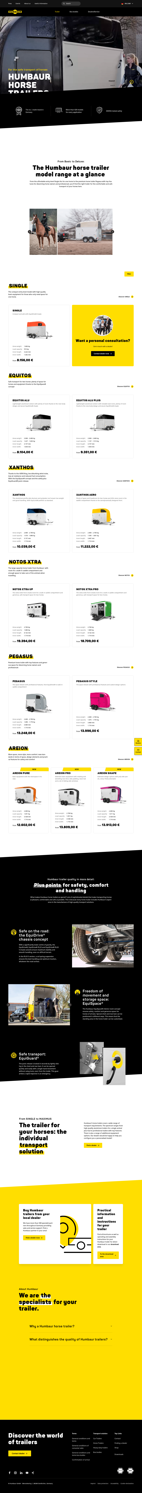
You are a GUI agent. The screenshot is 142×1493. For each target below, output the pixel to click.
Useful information (41, 3)
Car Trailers (97, 1439)
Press (10, 3)
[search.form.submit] (64, 3)
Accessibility (115, 1483)
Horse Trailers (98, 1443)
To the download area (106, 1255)
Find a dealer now (33, 1238)
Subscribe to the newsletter (64, 1397)
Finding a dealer (121, 1443)
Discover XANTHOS (123, 481)
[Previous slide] (29, 231)
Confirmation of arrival (81, 1460)
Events (18, 3)
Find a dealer (92, 1145)
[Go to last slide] (8, 1004)
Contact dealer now (101, 354)
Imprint (93, 1483)
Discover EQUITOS (123, 386)
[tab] (36, 1021)
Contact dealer (18, 1453)
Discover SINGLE (124, 297)
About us (27, 3)
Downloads (119, 1454)
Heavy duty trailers (100, 1448)
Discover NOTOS (124, 575)
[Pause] (132, 82)
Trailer (57, 12)
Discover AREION (124, 759)
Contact (118, 1439)
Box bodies (74, 12)
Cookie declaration (127, 1483)
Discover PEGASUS (123, 667)
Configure (39, 336)
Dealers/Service (93, 12)
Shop (117, 1448)
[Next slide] (112, 231)
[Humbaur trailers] (15, 11)
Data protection (103, 1483)
